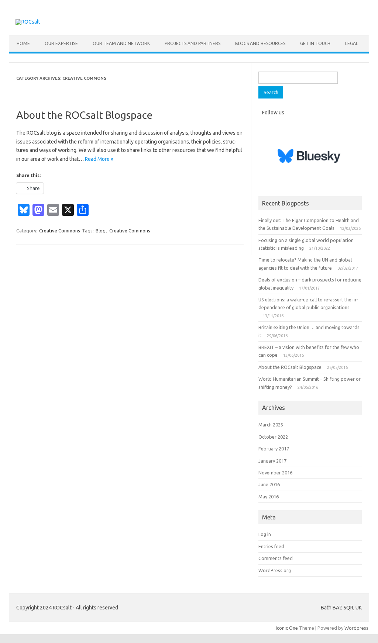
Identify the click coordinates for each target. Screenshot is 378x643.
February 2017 (273, 448)
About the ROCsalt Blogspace (84, 115)
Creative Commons (59, 230)
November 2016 (275, 472)
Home (23, 43)
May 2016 (268, 496)
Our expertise (61, 43)
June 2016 (269, 484)
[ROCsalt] (28, 22)
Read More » (99, 159)
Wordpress (356, 627)
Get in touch (315, 43)
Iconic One (287, 627)
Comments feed (275, 558)
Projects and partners (192, 43)
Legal (351, 43)
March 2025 (270, 424)
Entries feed (271, 546)
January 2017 (272, 460)
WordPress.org (274, 570)
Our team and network (121, 43)
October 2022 (273, 436)
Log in (264, 534)
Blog (101, 230)
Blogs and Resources (260, 43)
